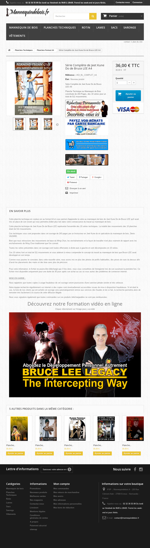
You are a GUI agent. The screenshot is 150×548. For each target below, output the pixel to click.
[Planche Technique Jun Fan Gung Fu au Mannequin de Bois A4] (106, 429)
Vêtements (17, 35)
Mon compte (61, 484)
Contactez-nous (123, 2)
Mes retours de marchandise (66, 492)
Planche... (10, 445)
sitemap (33, 529)
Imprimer (74, 193)
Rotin (86, 27)
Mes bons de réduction (63, 508)
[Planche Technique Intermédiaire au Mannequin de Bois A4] (48, 429)
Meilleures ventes (38, 496)
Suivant (57, 124)
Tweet (72, 177)
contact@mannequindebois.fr (126, 518)
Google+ (98, 177)
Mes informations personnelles (67, 504)
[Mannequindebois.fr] (27, 12)
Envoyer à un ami (78, 188)
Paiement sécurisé (38, 525)
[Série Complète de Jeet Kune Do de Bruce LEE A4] (19, 124)
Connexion (137, 2)
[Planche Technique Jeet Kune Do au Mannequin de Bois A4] (135, 429)
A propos (34, 522)
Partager (84, 177)
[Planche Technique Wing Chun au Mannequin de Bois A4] (77, 429)
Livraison (34, 508)
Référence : (70, 75)
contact (127, 42)
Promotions (35, 488)
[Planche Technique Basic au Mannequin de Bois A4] (19, 429)
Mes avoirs (58, 496)
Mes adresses (59, 500)
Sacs (114, 27)
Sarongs (129, 27)
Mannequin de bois (23, 27)
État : (67, 79)
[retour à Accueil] (9, 50)
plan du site (137, 42)
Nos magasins (36, 500)
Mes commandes (61, 488)
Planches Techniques (60, 27)
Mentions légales (37, 511)
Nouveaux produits (38, 492)
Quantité (119, 78)
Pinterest (73, 182)
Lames (100, 27)
